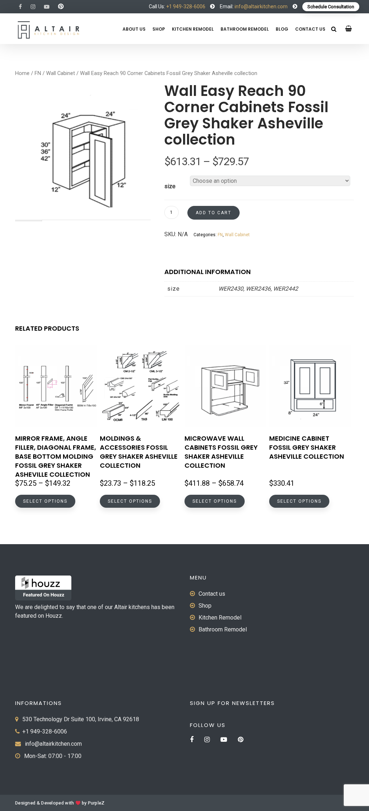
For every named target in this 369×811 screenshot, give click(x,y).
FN (38, 73)
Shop (158, 29)
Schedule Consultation (330, 6)
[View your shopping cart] (348, 28)
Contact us (310, 29)
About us (134, 29)
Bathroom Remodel (245, 29)
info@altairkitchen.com (261, 6)
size (169, 186)
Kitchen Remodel (193, 29)
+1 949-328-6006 (185, 6)
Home (22, 73)
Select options (45, 501)
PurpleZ (96, 803)
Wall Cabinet (60, 73)
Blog (282, 29)
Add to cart (213, 212)
